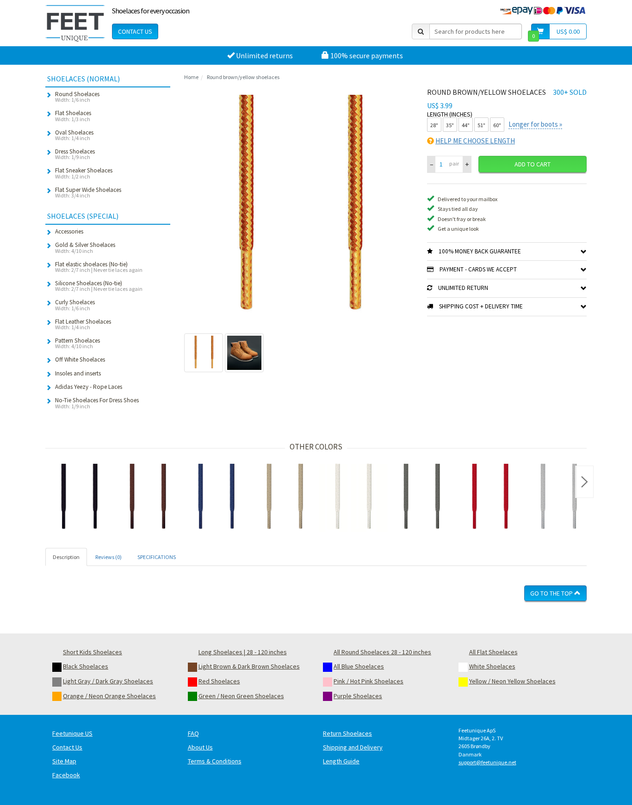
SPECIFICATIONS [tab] (156, 556)
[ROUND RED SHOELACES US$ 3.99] (490, 498)
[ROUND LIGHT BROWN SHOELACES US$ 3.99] (285, 498)
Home (191, 77)
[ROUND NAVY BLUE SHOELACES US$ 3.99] (216, 498)
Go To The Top (552, 593)
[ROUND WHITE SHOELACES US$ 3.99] (353, 498)
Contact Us (135, 31)
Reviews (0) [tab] (108, 556)
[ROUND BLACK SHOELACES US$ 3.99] (79, 498)
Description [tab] (66, 556)
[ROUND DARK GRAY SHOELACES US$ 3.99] (422, 498)
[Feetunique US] (75, 23)
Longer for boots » (535, 124)
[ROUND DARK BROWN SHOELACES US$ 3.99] (148, 498)
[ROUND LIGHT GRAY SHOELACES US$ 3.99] (559, 498)
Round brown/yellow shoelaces (243, 77)
